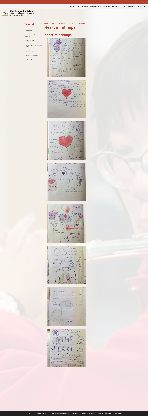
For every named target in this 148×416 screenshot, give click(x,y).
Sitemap (84, 413)
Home (46, 23)
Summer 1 (62, 23)
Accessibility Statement (95, 413)
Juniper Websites (64, 413)
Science (71, 23)
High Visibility (75, 413)
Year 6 (53, 23)
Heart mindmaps (82, 23)
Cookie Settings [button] (118, 413)
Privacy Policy (107, 413)
